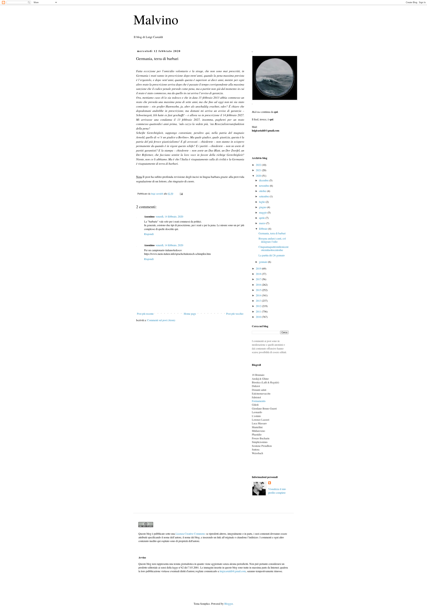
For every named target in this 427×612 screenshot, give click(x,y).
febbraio (263, 228)
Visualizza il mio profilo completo (277, 490)
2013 (259, 300)
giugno (263, 207)
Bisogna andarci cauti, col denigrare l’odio (272, 240)
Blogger (228, 603)
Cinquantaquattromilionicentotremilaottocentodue (273, 248)
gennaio (263, 262)
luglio (262, 202)
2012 (259, 306)
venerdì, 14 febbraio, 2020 (169, 216)
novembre (264, 185)
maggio (263, 212)
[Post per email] (181, 193)
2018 (259, 274)
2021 (259, 170)
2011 (259, 311)
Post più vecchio (234, 313)
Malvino (155, 19)
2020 (259, 175)
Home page (190, 313)
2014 (259, 295)
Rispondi (149, 234)
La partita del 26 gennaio (272, 255)
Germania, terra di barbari (272, 233)
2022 (259, 164)
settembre (264, 196)
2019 (259, 268)
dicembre (264, 180)
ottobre (263, 191)
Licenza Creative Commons (190, 533)
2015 (259, 290)
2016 (259, 284)
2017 (259, 279)
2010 (259, 316)
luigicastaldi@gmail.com (233, 571)
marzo (262, 223)
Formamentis (259, 401)
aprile (262, 218)
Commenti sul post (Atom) (161, 320)
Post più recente (145, 313)
